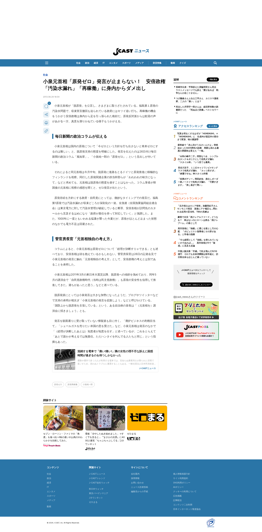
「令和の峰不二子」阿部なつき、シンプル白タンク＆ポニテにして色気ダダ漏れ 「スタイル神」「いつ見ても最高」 (198, 159)
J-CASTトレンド (97, 478)
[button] (46, 63)
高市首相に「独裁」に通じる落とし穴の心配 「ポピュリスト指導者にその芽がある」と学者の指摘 (198, 231)
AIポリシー (178, 487)
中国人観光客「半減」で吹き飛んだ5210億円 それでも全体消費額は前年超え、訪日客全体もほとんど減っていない (198, 254)
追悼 (176, 79)
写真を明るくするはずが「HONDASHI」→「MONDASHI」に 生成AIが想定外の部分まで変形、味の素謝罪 (197, 136)
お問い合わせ (137, 482)
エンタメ (113, 63)
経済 (96, 63)
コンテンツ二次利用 (182, 504)
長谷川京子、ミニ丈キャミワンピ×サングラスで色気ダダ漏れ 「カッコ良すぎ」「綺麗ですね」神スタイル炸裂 (198, 170)
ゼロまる (93, 502)
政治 (87, 63)
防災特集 (157, 63)
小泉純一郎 (88, 384)
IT (104, 63)
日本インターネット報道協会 (187, 509)
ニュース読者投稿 (139, 487)
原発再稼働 (72, 384)
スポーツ (126, 63)
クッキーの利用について (184, 491)
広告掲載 (177, 495)
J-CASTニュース (97, 473)
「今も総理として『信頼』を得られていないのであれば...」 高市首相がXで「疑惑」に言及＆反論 (198, 242)
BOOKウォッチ (96, 489)
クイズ (183, 63)
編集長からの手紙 (139, 491)
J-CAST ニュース (131, 52)
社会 (78, 63)
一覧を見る (213, 79)
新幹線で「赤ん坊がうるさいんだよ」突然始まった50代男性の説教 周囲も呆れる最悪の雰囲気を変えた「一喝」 (198, 148)
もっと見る (213, 126)
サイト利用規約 (180, 478)
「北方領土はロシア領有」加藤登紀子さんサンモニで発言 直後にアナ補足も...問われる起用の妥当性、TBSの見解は (197, 208)
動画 (173, 63)
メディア (139, 63)
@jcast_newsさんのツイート (189, 296)
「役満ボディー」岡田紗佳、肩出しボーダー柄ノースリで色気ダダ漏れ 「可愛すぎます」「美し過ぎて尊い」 (198, 182)
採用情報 (135, 478)
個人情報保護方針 (181, 473)
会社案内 (135, 473)
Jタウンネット (96, 497)
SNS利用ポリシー (181, 482)
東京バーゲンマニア (98, 493)
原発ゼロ (58, 384)
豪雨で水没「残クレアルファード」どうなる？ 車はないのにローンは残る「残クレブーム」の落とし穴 (198, 220)
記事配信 (177, 500)
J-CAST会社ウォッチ (99, 482)
